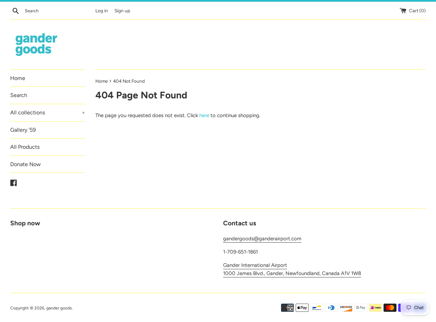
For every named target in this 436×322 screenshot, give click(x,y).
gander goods (59, 308)
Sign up (122, 10)
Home (17, 78)
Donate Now (25, 164)
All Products (25, 147)
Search (18, 95)
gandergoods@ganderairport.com (262, 239)
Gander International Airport (255, 265)
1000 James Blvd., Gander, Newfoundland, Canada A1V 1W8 (292, 273)
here (204, 115)
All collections (47, 112)
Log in (101, 10)
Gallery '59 (23, 130)
